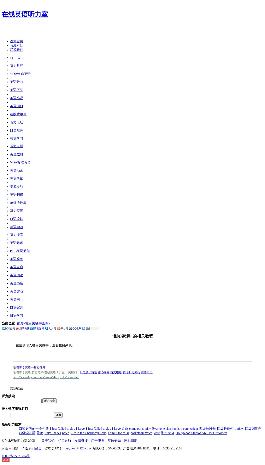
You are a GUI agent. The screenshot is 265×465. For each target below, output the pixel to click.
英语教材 (16, 154)
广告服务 (97, 440)
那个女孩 (167, 433)
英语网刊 (16, 299)
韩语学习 (16, 138)
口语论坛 (16, 219)
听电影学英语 (88, 372)
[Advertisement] (50, 29)
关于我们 (48, 440)
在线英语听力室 (25, 14)
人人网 (52, 328)
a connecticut (189, 428)
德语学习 (16, 227)
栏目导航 (64, 440)
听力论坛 (16, 122)
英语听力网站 (131, 372)
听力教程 (16, 65)
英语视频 (16, 259)
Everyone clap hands (165, 428)
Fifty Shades (53, 433)
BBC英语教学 (20, 251)
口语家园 (16, 307)
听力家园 (16, 211)
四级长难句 (207, 428)
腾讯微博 (39, 328)
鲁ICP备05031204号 (16, 456)
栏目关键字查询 (36, 323)
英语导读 (16, 243)
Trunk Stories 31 (118, 433)
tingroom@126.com (78, 448)
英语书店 (16, 283)
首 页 (15, 57)
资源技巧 (16, 186)
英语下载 (16, 90)
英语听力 (147, 372)
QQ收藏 (76, 328)
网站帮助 (130, 440)
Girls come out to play (136, 428)
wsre (157, 433)
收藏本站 (16, 45)
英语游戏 (16, 291)
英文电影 (116, 372)
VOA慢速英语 (20, 73)
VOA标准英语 (20, 162)
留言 (38, 448)
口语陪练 (16, 130)
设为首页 (16, 41)
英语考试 (16, 178)
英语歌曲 (16, 82)
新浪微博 (24, 328)
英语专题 (114, 440)
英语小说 (16, 98)
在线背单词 (18, 114)
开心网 (64, 328)
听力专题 (16, 146)
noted (65, 433)
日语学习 (16, 315)
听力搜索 (16, 234)
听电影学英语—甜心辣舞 (29, 367)
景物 (40, 433)
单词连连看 (18, 203)
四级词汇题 (253, 428)
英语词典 (16, 106)
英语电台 (16, 267)
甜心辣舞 (104, 372)
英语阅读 (16, 275)
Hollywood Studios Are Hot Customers (201, 433)
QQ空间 (10, 328)
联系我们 (16, 50)
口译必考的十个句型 (34, 428)
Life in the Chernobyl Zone (88, 433)
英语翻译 (16, 194)
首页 (20, 323)
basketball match (141, 433)
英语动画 (16, 170)
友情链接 (81, 440)
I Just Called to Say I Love (67, 428)
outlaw (239, 428)
